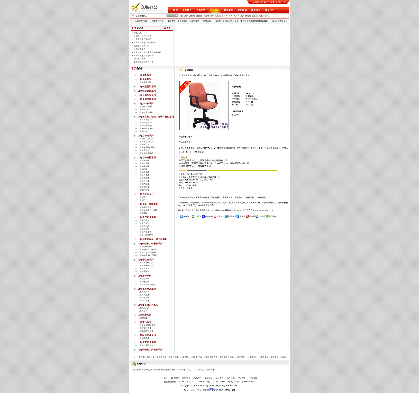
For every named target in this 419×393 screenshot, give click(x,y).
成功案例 (242, 10)
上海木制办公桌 (146, 141)
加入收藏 (282, 2)
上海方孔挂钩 (145, 232)
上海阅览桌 (144, 144)
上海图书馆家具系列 (148, 305)
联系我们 (269, 10)
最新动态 (200, 10)
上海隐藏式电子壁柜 (148, 255)
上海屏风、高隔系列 (148, 204)
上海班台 (143, 200)
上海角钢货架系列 (147, 99)
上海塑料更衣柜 (146, 119)
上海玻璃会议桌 (146, 265)
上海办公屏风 (196, 357)
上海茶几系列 (144, 322)
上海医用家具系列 (147, 335)
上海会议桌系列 (146, 259)
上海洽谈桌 (144, 268)
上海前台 (143, 197)
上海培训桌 (144, 150)
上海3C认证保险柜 (147, 252)
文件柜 (192, 16)
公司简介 (175, 378)
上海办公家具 (182, 369)
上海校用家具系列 (147, 288)
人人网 (242, 216)
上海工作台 (144, 220)
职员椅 (234, 75)
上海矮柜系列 (144, 75)
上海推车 (143, 311)
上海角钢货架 (145, 82)
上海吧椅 (143, 169)
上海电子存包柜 (146, 125)
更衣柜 (218, 16)
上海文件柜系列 (146, 103)
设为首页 (270, 2)
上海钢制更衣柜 (146, 128)
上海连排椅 (144, 281)
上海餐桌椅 (144, 292)
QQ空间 (198, 216)
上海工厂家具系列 (147, 217)
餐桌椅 (236, 16)
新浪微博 (220, 216)
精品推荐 (228, 10)
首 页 (175, 10)
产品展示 (214, 10)
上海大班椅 (144, 160)
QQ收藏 (261, 216)
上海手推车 (144, 229)
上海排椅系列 (144, 275)
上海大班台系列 (146, 194)
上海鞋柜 (143, 131)
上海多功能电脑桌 (147, 147)
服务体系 (255, 10)
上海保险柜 (252, 357)
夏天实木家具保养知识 (143, 57)
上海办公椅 (173, 357)
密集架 (255, 16)
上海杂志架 (144, 308)
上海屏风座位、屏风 (148, 210)
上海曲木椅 (144, 166)
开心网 (252, 216)
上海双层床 (144, 295)
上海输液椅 (144, 338)
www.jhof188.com (265, 210)
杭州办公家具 (211, 369)
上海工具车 (144, 223)
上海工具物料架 (146, 235)
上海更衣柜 (240, 357)
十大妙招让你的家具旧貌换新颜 (147, 47)
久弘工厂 (192, 369)
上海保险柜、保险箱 (148, 249)
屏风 (230, 16)
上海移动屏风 (145, 207)
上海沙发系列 (144, 315)
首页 (202, 75)
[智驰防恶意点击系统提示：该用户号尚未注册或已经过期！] (214, 390)
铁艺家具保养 (140, 54)
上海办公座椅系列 (147, 157)
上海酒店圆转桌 (146, 345)
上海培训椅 (144, 190)
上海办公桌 (150, 357)
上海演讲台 (144, 271)
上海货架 (274, 357)
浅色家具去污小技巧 (142, 34)
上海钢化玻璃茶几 (147, 325)
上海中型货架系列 (147, 90)
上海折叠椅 (144, 178)
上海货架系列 (144, 79)
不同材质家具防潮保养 (143, 51)
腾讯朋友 (273, 216)
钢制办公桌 (264, 16)
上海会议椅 (144, 172)
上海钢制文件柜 (146, 106)
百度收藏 (209, 216)
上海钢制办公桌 (146, 138)
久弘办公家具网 (202, 390)
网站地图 (259, 2)
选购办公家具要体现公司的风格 (147, 60)
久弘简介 (187, 10)
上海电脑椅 (144, 184)
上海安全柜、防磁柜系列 (150, 349)
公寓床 (283, 357)
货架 (242, 16)
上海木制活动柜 (146, 153)
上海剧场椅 (144, 278)
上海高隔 (143, 213)
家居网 (172, 369)
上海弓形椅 (144, 181)
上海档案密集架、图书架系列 (152, 239)
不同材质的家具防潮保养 (144, 37)
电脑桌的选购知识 (141, 41)
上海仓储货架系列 (147, 95)
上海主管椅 (144, 175)
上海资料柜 (144, 109)
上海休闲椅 (144, 187)
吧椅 (212, 16)
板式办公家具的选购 (142, 31)
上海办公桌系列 (146, 135)
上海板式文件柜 (146, 112)
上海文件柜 (161, 357)
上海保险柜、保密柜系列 (150, 243)
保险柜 (248, 16)
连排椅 (225, 16)
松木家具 (200, 369)
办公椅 (206, 16)
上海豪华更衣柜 (146, 122)
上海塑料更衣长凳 (147, 284)
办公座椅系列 (223, 75)
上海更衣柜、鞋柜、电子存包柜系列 (156, 116)
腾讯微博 (232, 216)
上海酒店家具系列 (147, 342)
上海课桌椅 (144, 297)
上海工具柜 (144, 226)
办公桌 (199, 16)
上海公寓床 (144, 300)
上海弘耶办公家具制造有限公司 (155, 369)
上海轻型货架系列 (147, 86)
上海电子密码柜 (146, 246)
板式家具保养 (140, 44)
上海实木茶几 (145, 328)
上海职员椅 (144, 163)
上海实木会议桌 (146, 262)
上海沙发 (143, 318)
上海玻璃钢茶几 (146, 331)
